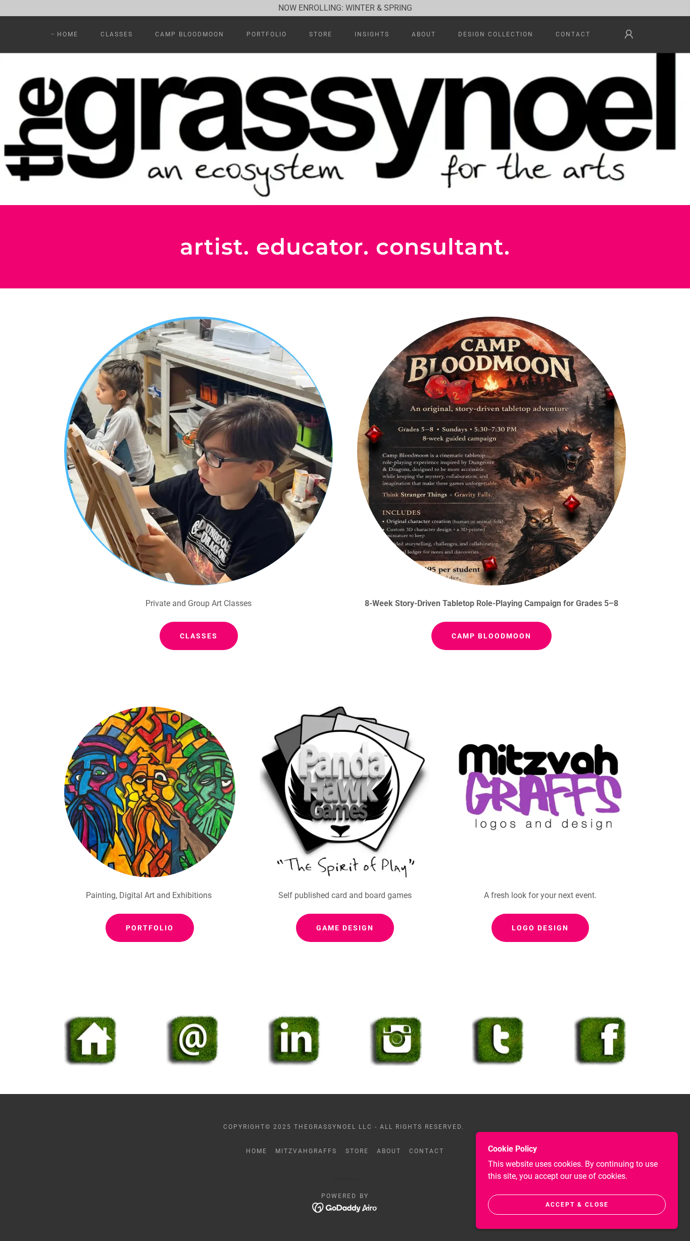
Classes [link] (117, 34)
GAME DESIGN (345, 928)
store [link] (320, 34)
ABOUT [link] (424, 34)
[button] (629, 34)
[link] (345, 1207)
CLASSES (199, 636)
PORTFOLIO (150, 928)
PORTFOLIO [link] (267, 34)
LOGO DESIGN (540, 928)
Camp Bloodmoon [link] (189, 34)
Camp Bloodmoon (491, 636)
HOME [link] (67, 34)
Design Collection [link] (495, 34)
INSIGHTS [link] (372, 34)
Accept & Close (577, 1204)
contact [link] (573, 34)
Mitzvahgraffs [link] (306, 1151)
